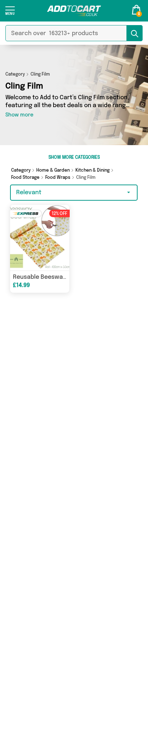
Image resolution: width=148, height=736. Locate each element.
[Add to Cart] (74, 10)
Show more (19, 115)
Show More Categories (74, 158)
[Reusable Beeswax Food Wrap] (39, 238)
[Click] (10, 13)
